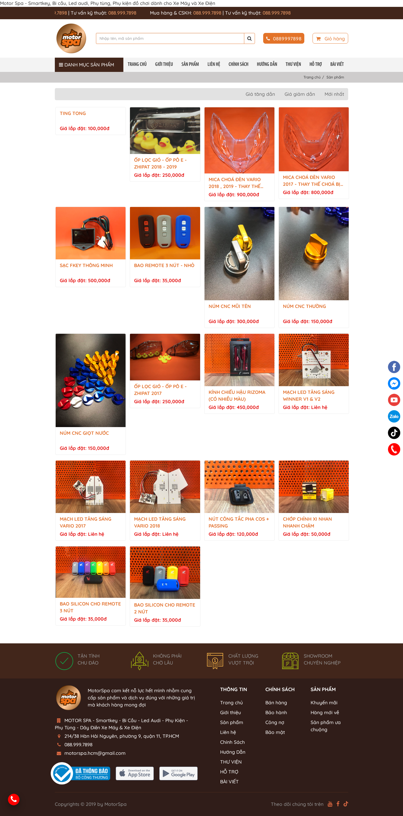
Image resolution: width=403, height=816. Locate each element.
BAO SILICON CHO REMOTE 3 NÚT (90, 607)
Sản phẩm (190, 64)
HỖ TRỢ (316, 64)
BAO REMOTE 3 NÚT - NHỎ (164, 265)
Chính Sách (238, 64)
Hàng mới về (325, 712)
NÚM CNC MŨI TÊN (230, 306)
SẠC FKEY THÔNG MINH (86, 265)
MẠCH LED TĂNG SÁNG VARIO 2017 (85, 522)
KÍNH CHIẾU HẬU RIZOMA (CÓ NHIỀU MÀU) (237, 395)
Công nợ (274, 722)
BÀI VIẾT (337, 64)
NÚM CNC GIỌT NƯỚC (84, 433)
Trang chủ (137, 64)
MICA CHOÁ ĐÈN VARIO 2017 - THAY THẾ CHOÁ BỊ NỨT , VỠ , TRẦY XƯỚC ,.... (312, 181)
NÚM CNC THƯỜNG (304, 306)
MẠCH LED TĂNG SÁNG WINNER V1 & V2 (308, 395)
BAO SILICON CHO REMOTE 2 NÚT (164, 608)
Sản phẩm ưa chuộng (326, 725)
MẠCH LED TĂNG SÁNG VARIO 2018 (160, 522)
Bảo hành (276, 712)
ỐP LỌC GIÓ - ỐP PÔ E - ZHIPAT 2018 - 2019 (160, 163)
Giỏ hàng (334, 38)
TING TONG (73, 113)
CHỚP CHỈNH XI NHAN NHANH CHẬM (307, 522)
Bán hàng (276, 702)
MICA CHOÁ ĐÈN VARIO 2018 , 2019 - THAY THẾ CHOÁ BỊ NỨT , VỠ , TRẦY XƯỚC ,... (237, 183)
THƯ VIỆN (293, 64)
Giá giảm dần (300, 94)
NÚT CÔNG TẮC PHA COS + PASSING (239, 522)
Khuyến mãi (324, 702)
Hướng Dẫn (267, 64)
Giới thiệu (164, 64)
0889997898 (287, 38)
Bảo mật (275, 732)
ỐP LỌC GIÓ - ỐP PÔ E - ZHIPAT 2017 (160, 389)
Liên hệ (214, 64)
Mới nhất (334, 94)
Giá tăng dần (260, 94)
